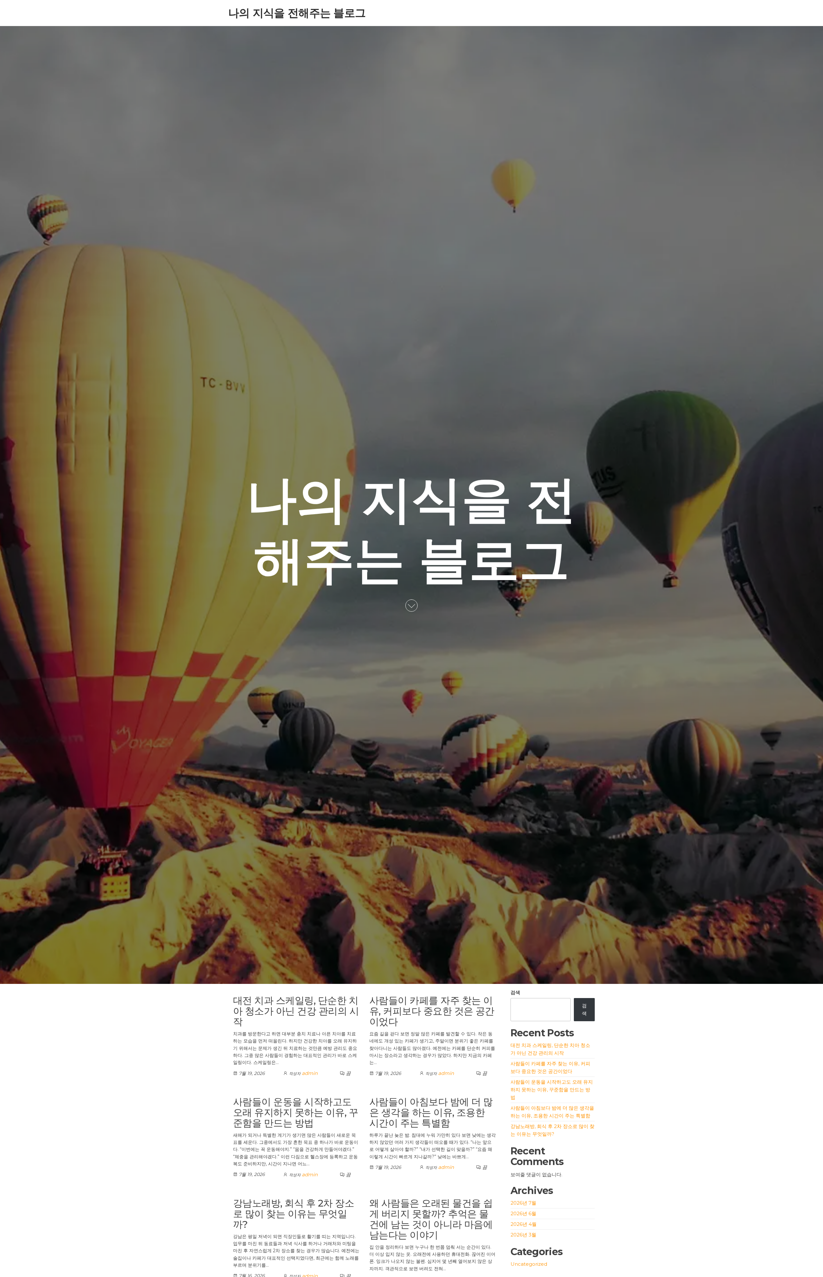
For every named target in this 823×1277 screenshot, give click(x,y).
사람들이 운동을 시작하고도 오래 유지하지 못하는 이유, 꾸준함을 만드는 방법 (295, 1112)
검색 (515, 992)
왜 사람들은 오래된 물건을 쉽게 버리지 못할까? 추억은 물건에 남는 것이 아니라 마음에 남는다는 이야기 (431, 1219)
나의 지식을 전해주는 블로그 (297, 13)
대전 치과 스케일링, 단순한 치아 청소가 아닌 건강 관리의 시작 (296, 1011)
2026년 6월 (523, 1213)
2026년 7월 (523, 1203)
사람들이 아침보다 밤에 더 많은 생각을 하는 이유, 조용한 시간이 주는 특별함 (431, 1112)
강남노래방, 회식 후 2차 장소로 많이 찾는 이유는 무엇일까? (293, 1213)
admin (310, 1073)
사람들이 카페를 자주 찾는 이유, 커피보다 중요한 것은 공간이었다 (431, 1011)
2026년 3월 (523, 1235)
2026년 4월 (524, 1224)
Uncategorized (529, 1264)
